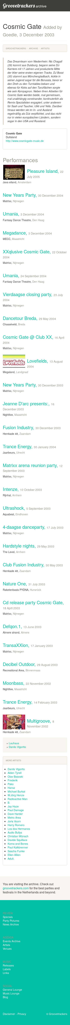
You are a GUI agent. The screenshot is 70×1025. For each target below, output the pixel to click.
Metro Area (14, 817)
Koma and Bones (18, 843)
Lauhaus (14, 743)
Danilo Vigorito (17, 747)
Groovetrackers (16, 48)
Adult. (11, 858)
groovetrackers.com (16, 888)
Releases (8, 965)
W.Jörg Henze (16, 795)
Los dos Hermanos (19, 829)
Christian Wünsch (18, 836)
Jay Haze (13, 806)
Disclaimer (9, 1014)
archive (24, 5)
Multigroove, (40, 722)
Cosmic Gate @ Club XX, (33, 339)
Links (6, 973)
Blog (5, 997)
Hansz (11, 788)
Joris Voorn (14, 821)
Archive (33, 48)
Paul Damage (16, 810)
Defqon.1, (22, 626)
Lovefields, (45, 362)
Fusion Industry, (32, 427)
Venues (7, 948)
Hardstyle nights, (28, 545)
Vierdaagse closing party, (33, 296)
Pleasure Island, (45, 173)
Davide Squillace (17, 840)
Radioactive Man (17, 799)
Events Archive (11, 941)
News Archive (11, 924)
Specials (8, 917)
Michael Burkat (16, 791)
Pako (11, 784)
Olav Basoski (15, 776)
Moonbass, (27, 683)
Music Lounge (11, 993)
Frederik (13, 780)
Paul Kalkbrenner (18, 847)
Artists (45, 48)
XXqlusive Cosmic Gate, (35, 253)
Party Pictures (11, 920)
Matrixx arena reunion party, (33, 467)
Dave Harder (15, 814)
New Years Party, (33, 194)
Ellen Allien (14, 855)
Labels (7, 969)
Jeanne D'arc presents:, (28, 405)
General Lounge (12, 989)
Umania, (23, 213)
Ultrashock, (27, 507)
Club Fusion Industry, (33, 564)
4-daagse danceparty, (33, 526)
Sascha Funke (16, 851)
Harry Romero (16, 825)
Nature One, (24, 583)
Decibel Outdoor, (30, 664)
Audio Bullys (15, 832)
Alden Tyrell (14, 773)
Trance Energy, (29, 446)
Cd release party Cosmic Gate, (33, 604)
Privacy (22, 1014)
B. (9, 802)
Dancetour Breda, (29, 318)
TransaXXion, (28, 645)
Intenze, (22, 489)
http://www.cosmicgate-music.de (25, 141)
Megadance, (27, 232)
